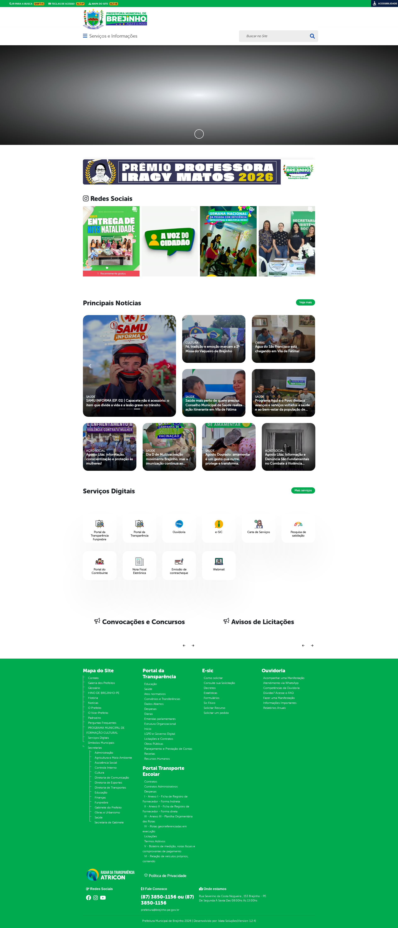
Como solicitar (213, 678)
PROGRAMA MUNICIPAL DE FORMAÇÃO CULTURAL (105, 730)
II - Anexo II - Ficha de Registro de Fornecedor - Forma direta (166, 809)
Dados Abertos (154, 703)
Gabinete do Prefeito (108, 807)
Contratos (150, 781)
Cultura (99, 772)
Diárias (148, 713)
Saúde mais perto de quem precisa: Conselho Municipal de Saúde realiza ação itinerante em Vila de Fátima (214, 405)
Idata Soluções (227, 920)
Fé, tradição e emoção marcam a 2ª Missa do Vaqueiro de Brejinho (213, 349)
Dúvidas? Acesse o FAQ (278, 692)
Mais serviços (303, 490)
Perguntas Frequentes (102, 722)
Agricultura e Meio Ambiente (113, 757)
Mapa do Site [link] (104, 3)
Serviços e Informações (113, 36)
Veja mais (305, 302)
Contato (93, 678)
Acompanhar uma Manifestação (284, 678)
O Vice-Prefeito (98, 712)
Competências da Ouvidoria (281, 688)
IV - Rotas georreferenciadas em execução (165, 829)
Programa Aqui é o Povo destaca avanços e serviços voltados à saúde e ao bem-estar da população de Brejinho (282, 405)
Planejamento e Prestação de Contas (168, 748)
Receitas (149, 753)
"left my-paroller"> (99, 447)
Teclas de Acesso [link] (67, 3)
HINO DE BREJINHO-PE (103, 692)
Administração (104, 752)
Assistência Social (106, 762)
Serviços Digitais (98, 737)
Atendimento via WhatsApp (280, 683)
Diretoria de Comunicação (112, 777)
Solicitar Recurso (214, 707)
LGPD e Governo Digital (159, 733)
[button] (100, 172)
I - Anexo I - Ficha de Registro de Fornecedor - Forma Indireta (165, 799)
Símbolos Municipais (101, 742)
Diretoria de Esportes (108, 782)
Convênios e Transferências (162, 699)
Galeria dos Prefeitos (101, 683)
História (93, 697)
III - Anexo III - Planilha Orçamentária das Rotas (168, 819)
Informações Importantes (279, 702)
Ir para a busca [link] (28, 3)
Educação (101, 792)
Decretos (210, 688)
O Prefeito (94, 707)
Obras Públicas (153, 743)
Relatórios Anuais (274, 707)
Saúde (99, 817)
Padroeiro (94, 717)
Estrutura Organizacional (160, 723)
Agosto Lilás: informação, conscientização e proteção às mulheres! (109, 458)
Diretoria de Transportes (110, 787)
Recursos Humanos (157, 758)
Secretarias (95, 747)
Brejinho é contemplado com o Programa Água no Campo (125, 403)
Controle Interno (106, 767)
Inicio (147, 728)
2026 (187, 920)
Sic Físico (209, 702)
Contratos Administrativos (161, 786)
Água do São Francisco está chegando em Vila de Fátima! (277, 349)
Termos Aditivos (154, 841)
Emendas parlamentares (160, 718)
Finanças (100, 797)
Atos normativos (155, 694)
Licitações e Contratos (158, 738)
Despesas (150, 708)
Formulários (211, 697)
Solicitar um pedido (216, 712)
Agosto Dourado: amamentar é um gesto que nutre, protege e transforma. (227, 458)
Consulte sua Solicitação (219, 683)
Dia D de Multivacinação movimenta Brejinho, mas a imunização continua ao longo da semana (167, 459)
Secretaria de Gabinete (109, 822)
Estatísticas (210, 692)
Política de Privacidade (167, 876)
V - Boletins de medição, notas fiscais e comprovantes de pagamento (169, 849)
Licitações (150, 836)
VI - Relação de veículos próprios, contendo (165, 859)
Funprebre (101, 802)
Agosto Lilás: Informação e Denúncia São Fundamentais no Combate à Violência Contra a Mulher (287, 459)
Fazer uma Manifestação (279, 697)
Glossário (94, 688)
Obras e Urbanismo (107, 812)
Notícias (93, 702)
